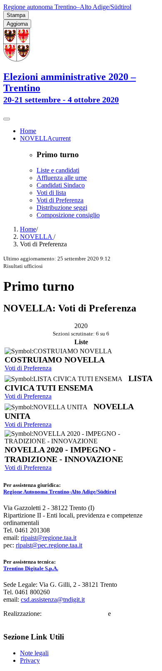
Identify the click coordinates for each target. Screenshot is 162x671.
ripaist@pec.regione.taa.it (49, 545)
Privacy (30, 660)
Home (28, 229)
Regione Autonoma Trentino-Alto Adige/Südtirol (59, 492)
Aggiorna (17, 24)
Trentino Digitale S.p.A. (30, 568)
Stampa (16, 15)
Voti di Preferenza (28, 368)
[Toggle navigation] (6, 119)
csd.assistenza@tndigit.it (53, 599)
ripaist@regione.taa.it (48, 537)
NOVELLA (37, 236)
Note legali (34, 652)
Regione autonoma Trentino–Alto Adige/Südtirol (67, 6)
